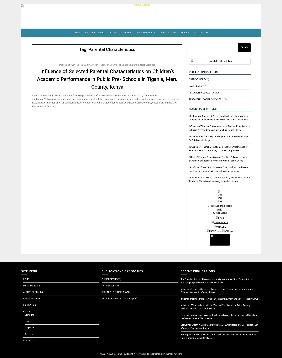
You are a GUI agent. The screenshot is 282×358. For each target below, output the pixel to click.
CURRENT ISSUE (197, 79)
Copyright (29, 315)
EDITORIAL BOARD (94, 32)
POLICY (185, 32)
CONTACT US (201, 32)
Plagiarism (30, 327)
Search (244, 47)
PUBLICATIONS (168, 32)
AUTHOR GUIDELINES (120, 32)
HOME (77, 32)
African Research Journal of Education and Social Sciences (122, 64)
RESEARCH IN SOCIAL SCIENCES (205, 99)
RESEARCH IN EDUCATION (201, 92)
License (28, 321)
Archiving (29, 334)
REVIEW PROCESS (146, 32)
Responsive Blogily (156, 354)
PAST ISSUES (195, 86)
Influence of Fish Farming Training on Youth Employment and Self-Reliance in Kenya (219, 299)
